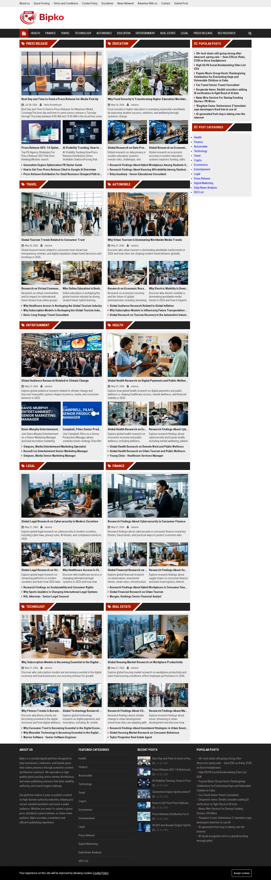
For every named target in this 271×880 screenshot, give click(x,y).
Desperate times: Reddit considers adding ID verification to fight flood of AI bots (220, 91)
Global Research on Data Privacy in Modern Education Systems (127, 148)
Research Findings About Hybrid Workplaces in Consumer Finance (149, 587)
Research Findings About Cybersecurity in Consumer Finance (146, 521)
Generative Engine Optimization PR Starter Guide (52, 165)
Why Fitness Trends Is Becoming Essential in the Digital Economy (41, 711)
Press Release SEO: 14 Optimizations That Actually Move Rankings (41, 148)
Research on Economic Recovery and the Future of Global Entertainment (127, 288)
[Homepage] (23, 33)
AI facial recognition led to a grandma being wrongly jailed (222, 838)
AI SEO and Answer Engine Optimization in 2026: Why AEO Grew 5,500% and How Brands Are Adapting (172, 825)
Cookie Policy (101, 873)
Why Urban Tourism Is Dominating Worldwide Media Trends (145, 240)
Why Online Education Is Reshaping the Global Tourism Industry (82, 288)
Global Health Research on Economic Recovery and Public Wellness (127, 429)
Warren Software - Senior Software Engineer (49, 737)
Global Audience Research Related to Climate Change (55, 380)
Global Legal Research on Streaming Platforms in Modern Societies (41, 570)
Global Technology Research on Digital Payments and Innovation (82, 711)
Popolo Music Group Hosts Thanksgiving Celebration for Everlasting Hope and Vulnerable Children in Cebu (219, 77)
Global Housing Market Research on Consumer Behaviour (144, 732)
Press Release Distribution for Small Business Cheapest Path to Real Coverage (62, 174)
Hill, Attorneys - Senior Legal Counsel (46, 596)
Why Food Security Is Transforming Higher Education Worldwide (148, 99)
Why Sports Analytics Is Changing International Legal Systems (60, 591)
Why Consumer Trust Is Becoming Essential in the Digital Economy (62, 728)
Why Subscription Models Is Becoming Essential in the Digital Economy (61, 662)
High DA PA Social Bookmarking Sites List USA (220, 67)
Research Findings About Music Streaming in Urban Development (168, 711)
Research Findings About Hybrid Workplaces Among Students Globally (149, 165)
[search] (250, 33)
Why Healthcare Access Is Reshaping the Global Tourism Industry (62, 305)
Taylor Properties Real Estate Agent (131, 737)
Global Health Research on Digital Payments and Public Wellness (148, 380)
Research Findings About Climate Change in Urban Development (127, 711)
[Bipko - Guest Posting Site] (41, 18)
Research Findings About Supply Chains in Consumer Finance (168, 570)
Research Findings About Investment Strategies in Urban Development (149, 728)
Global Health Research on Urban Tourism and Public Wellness (147, 451)
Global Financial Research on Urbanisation (127, 570)
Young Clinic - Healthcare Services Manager (136, 455)
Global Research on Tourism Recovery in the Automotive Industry (149, 314)
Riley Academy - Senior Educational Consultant (138, 174)
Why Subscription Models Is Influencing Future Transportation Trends (149, 310)
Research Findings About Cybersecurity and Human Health (168, 429)
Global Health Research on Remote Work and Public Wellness (147, 446)
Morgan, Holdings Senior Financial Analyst (135, 596)
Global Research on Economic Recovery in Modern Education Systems (168, 148)
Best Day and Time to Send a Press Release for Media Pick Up (59, 99)
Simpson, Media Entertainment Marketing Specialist (54, 446)
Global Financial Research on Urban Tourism (136, 591)
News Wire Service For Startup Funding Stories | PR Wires (218, 99)
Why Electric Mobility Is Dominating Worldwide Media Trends (168, 288)
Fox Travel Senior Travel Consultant (217, 85)
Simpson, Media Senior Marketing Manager (49, 455)
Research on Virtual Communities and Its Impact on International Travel (41, 288)
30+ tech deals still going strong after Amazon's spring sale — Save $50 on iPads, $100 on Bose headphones (219, 57)
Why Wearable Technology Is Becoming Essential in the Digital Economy (62, 732)
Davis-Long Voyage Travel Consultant (46, 314)
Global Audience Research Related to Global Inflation (142, 305)
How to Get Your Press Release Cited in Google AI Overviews (59, 169)
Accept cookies (242, 873)
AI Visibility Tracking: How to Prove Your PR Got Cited (82, 148)
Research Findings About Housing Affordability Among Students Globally (149, 169)
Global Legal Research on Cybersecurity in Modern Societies (59, 521)
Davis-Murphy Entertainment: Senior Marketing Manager (41, 429)
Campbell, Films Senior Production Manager (82, 429)
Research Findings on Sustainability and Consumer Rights (58, 587)
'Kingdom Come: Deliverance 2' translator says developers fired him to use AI (220, 107)
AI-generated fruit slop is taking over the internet (219, 115)
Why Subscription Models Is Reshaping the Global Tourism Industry (62, 310)
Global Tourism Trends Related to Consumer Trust (53, 240)
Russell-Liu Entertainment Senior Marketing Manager (55, 451)
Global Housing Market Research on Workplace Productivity (145, 662)
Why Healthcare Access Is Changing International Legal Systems (82, 570)
